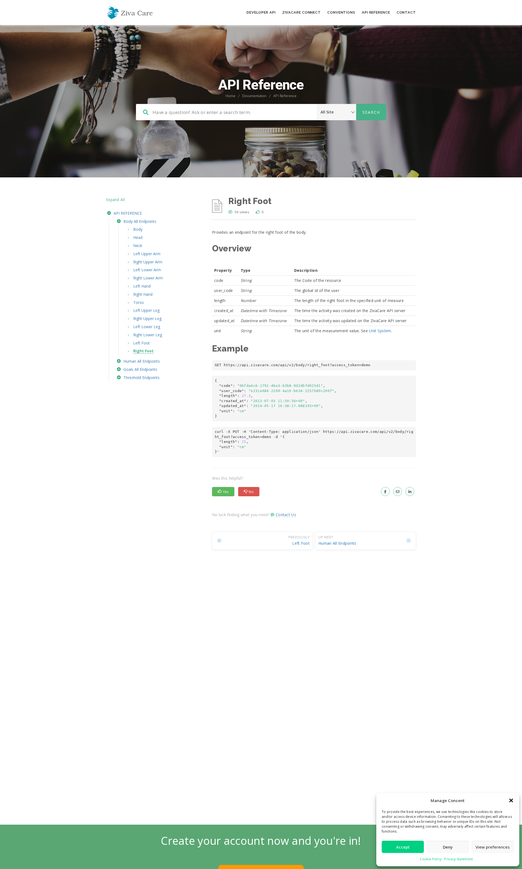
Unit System (380, 330)
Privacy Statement (458, 859)
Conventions (341, 12)
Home (230, 95)
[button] (511, 800)
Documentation (254, 95)
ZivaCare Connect (301, 12)
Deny (448, 847)
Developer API (261, 12)
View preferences (493, 847)
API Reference (376, 12)
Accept (403, 847)
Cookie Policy (431, 859)
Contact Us (286, 514)
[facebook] (385, 491)
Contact (406, 12)
